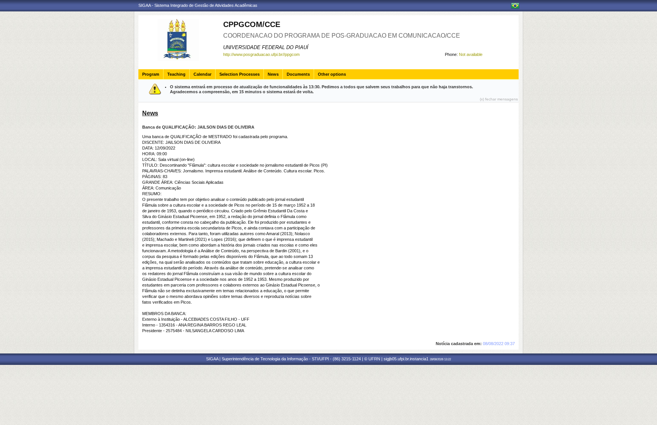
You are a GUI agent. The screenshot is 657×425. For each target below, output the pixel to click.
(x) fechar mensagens (499, 99)
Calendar (202, 74)
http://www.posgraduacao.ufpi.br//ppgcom (261, 54)
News (273, 74)
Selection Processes (239, 74)
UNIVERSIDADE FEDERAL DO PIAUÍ (265, 47)
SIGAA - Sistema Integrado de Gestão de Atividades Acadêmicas (197, 5)
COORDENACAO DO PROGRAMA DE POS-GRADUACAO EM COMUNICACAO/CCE (341, 35)
